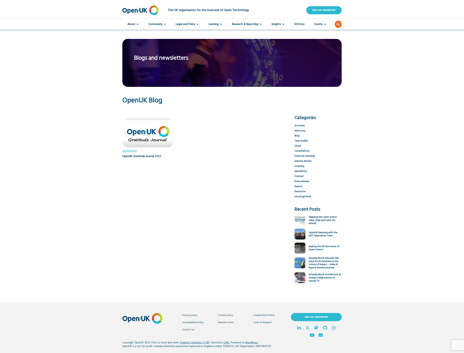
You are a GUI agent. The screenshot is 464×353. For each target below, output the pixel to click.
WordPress (251, 343)
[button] (338, 24)
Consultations (302, 151)
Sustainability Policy (193, 322)
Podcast (299, 176)
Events (318, 24)
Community (155, 24)
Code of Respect (262, 322)
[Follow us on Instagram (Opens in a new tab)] (333, 328)
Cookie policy (225, 315)
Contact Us (188, 330)
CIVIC (226, 343)
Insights (276, 24)
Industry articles (303, 161)
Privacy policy (189, 315)
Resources (300, 191)
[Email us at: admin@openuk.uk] (320, 335)
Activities (300, 126)
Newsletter (301, 171)
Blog (297, 136)
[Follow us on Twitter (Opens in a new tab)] (307, 328)
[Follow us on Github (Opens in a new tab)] (325, 328)
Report (298, 186)
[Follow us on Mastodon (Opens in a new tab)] (316, 328)
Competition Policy (264, 315)
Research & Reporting (245, 24)
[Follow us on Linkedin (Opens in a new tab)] (299, 328)
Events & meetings (305, 156)
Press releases (302, 181)
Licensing (299, 166)
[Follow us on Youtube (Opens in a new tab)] (312, 335)
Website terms (226, 322)
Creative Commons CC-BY (195, 343)
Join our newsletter (324, 10)
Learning (214, 24)
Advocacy (300, 131)
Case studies (301, 141)
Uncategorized (303, 197)
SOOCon (299, 24)
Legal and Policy (185, 24)
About (131, 24)
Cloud (298, 146)
